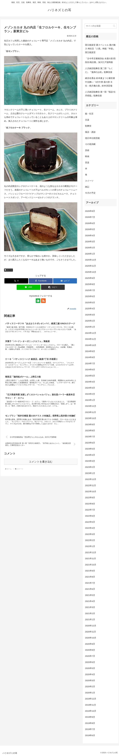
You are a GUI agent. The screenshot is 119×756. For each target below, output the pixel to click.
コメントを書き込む (41, 461)
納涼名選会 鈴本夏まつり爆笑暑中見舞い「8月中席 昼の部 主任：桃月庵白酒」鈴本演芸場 (100, 82)
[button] (53, 287)
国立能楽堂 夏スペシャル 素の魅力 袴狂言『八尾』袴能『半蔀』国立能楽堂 (100, 49)
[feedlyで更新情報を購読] (38, 300)
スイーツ (9, 270)
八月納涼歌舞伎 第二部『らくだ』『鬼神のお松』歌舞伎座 (99, 70)
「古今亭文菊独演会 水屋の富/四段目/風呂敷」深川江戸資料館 (100, 60)
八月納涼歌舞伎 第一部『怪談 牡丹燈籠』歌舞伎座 (100, 94)
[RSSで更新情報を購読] (43, 300)
